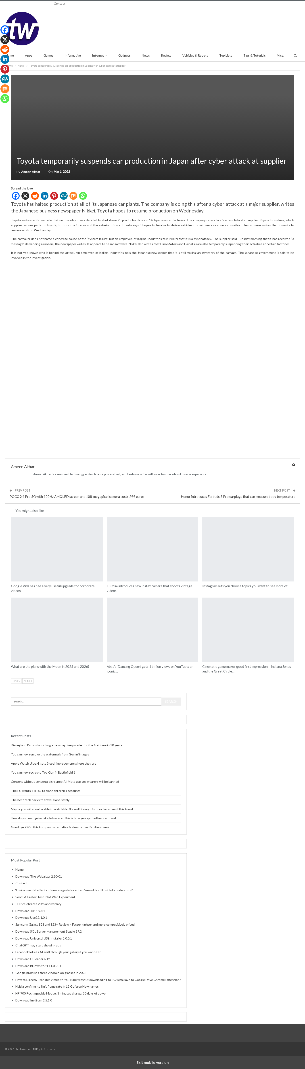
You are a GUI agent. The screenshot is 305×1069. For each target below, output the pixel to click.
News (146, 55)
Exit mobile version (152, 1062)
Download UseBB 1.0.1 (31, 917)
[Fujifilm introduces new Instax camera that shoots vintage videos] (152, 549)
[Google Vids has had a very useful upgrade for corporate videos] (57, 549)
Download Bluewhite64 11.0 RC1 (38, 966)
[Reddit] (35, 195)
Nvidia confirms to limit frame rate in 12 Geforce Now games (57, 986)
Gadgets (124, 55)
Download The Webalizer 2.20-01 (38, 876)
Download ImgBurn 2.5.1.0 (33, 1000)
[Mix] (73, 195)
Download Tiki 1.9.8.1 (30, 911)
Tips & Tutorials (254, 55)
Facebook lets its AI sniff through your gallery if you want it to (58, 952)
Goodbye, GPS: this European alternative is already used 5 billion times (60, 827)
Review (166, 55)
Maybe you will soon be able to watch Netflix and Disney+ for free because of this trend (72, 809)
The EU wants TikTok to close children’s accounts (46, 791)
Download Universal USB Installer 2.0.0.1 (43, 938)
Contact (59, 3)
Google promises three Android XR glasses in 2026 (50, 973)
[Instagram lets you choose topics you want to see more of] (248, 549)
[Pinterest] (54, 195)
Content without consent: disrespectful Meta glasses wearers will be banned (65, 781)
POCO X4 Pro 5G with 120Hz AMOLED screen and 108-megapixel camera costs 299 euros (77, 496)
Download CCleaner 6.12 (32, 959)
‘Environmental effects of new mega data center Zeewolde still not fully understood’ (74, 890)
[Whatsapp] (83, 195)
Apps (28, 55)
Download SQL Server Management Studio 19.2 (48, 931)
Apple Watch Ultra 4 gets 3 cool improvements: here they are (53, 763)
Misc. (280, 55)
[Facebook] (15, 195)
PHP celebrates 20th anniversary (38, 904)
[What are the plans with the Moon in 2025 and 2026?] (57, 630)
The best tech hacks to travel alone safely (40, 800)
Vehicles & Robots (195, 55)
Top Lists (225, 55)
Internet (98, 55)
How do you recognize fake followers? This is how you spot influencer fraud (63, 818)
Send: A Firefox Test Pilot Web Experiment (45, 897)
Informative (73, 55)
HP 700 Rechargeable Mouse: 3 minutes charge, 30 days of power (61, 993)
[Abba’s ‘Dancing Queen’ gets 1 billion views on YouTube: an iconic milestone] (152, 630)
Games (48, 55)
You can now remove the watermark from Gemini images (50, 754)
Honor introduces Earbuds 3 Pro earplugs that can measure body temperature (238, 496)
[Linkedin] (44, 195)
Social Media (203, 517)
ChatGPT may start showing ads (38, 945)
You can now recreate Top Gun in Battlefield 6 (43, 772)
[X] (25, 195)
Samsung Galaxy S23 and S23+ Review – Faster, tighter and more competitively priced (75, 924)
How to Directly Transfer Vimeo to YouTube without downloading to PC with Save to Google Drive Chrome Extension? (98, 980)
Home (19, 869)
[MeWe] (63, 195)
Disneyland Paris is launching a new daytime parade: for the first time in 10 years (66, 745)
